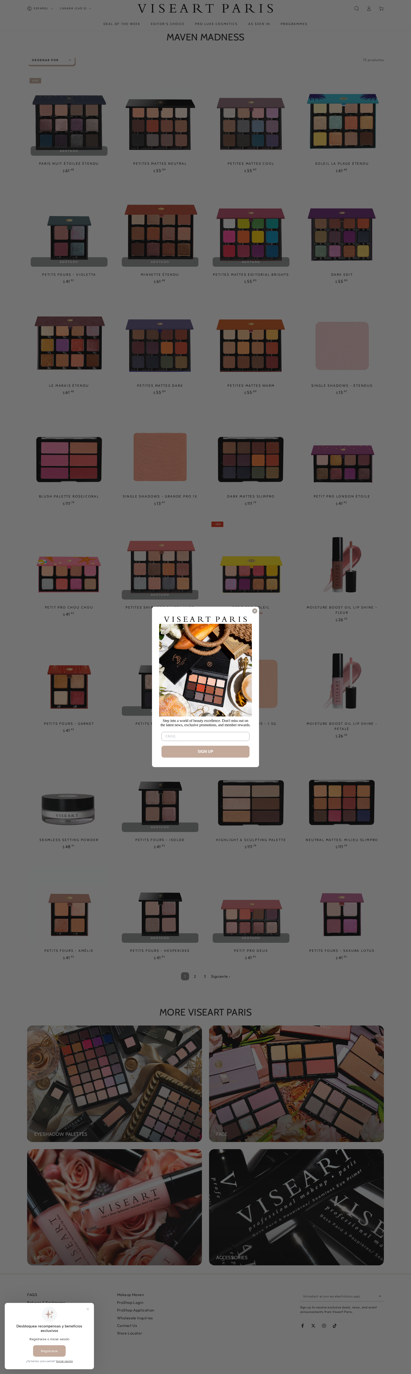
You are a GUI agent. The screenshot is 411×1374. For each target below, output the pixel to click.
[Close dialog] (254, 611)
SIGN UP (205, 752)
